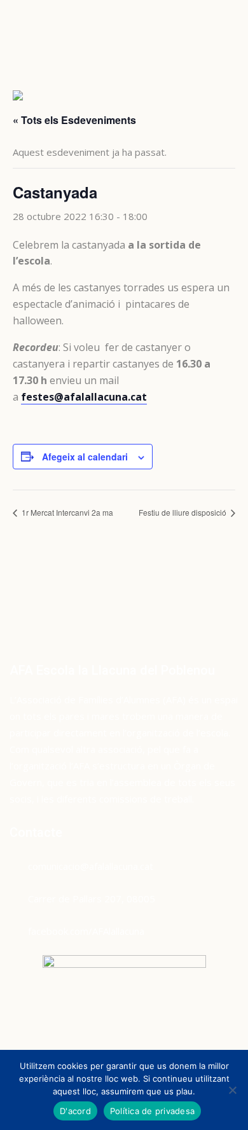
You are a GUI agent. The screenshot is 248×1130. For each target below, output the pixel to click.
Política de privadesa (152, 1111)
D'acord (75, 1111)
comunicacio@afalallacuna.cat (90, 866)
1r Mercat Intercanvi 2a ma (66, 512)
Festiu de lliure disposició (183, 512)
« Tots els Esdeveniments (74, 120)
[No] (232, 1090)
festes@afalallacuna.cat (84, 397)
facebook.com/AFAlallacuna (86, 931)
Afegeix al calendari (85, 456)
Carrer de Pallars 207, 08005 (91, 898)
